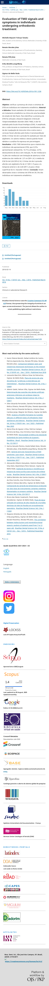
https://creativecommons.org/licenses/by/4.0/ (23, 961)
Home (4, 7)
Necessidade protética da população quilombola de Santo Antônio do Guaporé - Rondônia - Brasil (27, 437)
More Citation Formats (11, 344)
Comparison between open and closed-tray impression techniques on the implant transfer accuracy (26, 367)
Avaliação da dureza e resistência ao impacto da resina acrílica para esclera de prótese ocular (26, 471)
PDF (7, 246)
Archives (12, 7)
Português (7, 572)
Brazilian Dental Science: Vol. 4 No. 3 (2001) (29, 474)
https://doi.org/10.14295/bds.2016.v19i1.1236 (23, 91)
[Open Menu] (2, 2)
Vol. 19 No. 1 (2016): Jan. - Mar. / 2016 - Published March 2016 (22, 10)
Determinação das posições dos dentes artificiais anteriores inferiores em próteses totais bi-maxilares (25, 395)
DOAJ (5, 772)
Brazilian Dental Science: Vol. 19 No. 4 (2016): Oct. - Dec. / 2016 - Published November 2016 (25, 531)
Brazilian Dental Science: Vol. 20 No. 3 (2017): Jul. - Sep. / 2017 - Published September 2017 (25, 457)
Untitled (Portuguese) (13, 255)
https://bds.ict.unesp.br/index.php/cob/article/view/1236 (22, 339)
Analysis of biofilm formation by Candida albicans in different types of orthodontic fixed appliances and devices (25, 418)
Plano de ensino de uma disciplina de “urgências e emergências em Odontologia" (25, 381)
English (6, 568)
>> (7, 539)
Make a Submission (12, 582)
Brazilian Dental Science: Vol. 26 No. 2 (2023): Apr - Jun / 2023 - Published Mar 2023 (26, 423)
